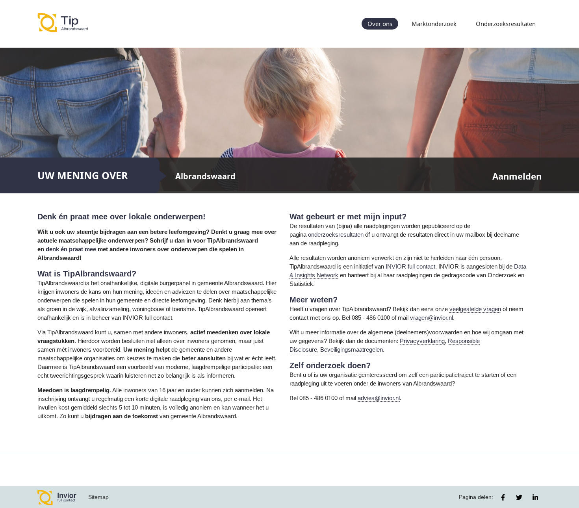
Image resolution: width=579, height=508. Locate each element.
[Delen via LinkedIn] (535, 497)
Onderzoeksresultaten (506, 24)
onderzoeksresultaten (336, 235)
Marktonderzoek (434, 24)
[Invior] (57, 497)
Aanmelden (517, 176)
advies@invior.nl (379, 398)
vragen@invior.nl (431, 318)
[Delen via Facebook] (503, 497)
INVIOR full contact (410, 266)
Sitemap (98, 497)
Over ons (379, 24)
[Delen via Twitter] (519, 497)
